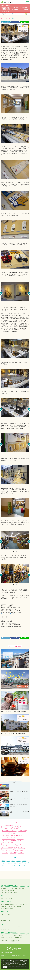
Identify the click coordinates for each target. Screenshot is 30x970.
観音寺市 (24, 860)
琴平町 (24, 865)
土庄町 (20, 863)
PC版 (2, 898)
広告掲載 (19, 906)
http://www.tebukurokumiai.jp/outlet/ (9, 628)
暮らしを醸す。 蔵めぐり (16, 833)
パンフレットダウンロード (7, 926)
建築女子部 (18, 845)
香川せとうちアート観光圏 (7, 908)
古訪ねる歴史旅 (20, 840)
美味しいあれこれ (19, 850)
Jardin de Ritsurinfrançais (15, 941)
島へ (15, 847)
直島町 (8, 865)
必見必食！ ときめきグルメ (16, 835)
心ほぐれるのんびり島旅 (22, 837)
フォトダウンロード (19, 926)
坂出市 (13, 860)
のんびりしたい (5, 852)
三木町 (3, 865)
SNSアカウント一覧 (5, 920)
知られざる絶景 (5, 837)
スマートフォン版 (8, 898)
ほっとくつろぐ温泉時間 (7, 847)
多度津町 (3, 868)
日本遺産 (16, 828)
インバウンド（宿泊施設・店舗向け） (9, 892)
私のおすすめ (4, 850)
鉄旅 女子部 (12, 837)
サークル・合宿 (13, 888)
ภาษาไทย (26, 935)
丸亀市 (8, 860)
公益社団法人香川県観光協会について (9, 904)
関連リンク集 (12, 906)
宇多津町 (13, 865)
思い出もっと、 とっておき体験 (8, 840)
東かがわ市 (10, 863)
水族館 (19, 825)
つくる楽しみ (21, 852)
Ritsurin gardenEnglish (9, 938)
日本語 (2, 937)
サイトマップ (4, 906)
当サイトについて (24, 904)
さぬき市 (3, 863)
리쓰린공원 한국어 (5, 940)
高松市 (3, 860)
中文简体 (15, 935)
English (2, 935)
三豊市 (15, 863)
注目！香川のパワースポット (8, 845)
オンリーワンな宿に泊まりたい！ (8, 825)
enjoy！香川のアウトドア (7, 828)
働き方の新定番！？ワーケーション (9, 830)
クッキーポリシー (13, 964)
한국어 (20, 935)
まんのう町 (10, 868)
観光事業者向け (4, 888)
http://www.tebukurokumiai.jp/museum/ (10, 613)
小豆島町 (26, 863)
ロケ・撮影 (21, 888)
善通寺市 (18, 860)
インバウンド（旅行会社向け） (8, 890)
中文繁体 (8, 935)
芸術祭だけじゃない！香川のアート (9, 842)
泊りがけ (11, 850)
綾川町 (19, 865)
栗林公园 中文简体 (19, 937)
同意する (5, 967)
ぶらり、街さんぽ (5, 833)
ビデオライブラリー (5, 929)
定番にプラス (13, 852)
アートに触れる (21, 847)
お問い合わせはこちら (6, 914)
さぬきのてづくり (5, 835)
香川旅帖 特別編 (22, 830)
